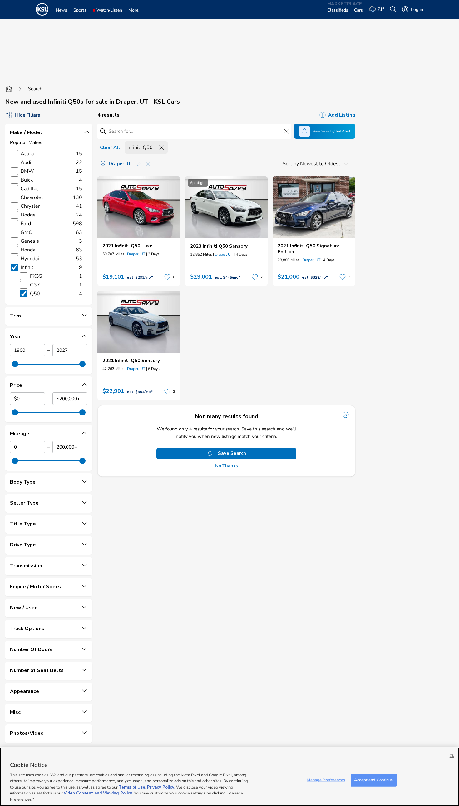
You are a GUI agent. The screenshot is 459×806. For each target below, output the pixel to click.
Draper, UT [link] (136, 253)
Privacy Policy (160, 787)
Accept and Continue (373, 780)
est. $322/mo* (315, 277)
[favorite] (167, 277)
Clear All (110, 147)
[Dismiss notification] (345, 414)
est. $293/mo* (140, 277)
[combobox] (316, 163)
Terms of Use (132, 787)
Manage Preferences (326, 780)
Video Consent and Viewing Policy (98, 793)
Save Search (232, 453)
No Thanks (226, 466)
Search (35, 89)
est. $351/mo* (140, 391)
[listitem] (138, 231)
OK (452, 756)
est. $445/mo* (228, 277)
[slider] (15, 364)
